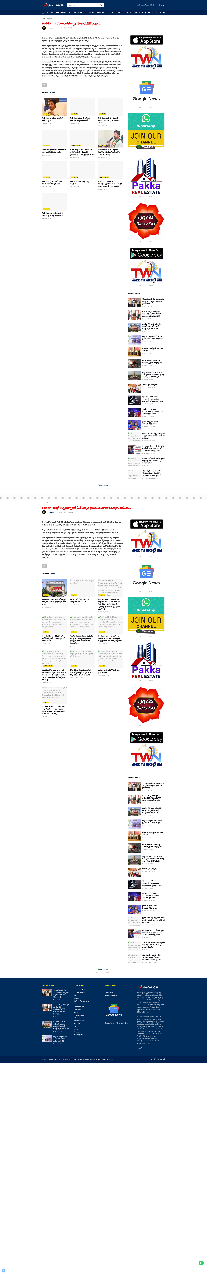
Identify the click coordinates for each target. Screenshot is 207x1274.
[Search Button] (101, 5)
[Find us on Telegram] (164, 12)
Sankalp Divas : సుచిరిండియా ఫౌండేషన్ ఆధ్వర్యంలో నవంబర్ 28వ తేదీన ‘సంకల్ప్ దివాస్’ (153, 448)
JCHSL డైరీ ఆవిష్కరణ (150, 385)
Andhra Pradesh (75, 13)
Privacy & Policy (111, 995)
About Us (127, 13)
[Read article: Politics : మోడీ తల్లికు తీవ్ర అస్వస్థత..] (82, 170)
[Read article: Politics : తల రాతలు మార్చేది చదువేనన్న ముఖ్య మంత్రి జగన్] (54, 202)
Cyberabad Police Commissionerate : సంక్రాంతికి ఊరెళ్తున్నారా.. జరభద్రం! (153, 399)
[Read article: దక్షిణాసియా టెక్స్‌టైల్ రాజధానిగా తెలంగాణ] (134, 351)
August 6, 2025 (75, 604)
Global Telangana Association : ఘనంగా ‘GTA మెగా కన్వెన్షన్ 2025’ (153, 411)
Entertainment (79, 1007)
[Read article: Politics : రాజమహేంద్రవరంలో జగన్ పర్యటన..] (54, 107)
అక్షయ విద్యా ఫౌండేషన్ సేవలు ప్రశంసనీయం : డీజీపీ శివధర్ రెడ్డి (60, 1038)
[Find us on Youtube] (149, 12)
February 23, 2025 (48, 682)
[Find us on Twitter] (153, 12)
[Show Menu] (43, 12)
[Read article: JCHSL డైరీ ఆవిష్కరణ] (134, 388)
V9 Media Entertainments (78, 1059)
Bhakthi (110, 13)
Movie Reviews (79, 1021)
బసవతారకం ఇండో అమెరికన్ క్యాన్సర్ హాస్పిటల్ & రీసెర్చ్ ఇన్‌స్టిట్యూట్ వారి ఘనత (151, 326)
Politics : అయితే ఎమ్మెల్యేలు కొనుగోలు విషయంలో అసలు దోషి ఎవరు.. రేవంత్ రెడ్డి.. (109, 152)
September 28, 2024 (49, 716)
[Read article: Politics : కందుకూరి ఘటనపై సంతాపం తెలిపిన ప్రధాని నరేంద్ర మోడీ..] (110, 107)
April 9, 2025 (75, 646)
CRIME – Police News (81, 1001)
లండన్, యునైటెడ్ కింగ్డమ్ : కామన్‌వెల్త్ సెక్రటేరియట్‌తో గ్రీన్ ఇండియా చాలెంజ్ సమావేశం (151, 314)
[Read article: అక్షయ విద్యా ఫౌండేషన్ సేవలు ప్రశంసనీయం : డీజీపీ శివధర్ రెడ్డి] (134, 340)
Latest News (61, 13)
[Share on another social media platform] (44, 85)
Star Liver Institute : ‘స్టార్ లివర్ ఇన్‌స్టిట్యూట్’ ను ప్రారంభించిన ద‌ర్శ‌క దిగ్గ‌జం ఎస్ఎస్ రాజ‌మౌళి (81, 672)
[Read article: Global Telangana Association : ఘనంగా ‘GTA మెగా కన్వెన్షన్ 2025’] (134, 412)
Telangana (89, 13)
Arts (75, 995)
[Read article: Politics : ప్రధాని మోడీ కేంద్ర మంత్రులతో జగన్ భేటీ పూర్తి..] (54, 170)
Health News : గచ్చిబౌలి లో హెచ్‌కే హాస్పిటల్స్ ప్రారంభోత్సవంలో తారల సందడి (53, 638)
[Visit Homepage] (53, 5)
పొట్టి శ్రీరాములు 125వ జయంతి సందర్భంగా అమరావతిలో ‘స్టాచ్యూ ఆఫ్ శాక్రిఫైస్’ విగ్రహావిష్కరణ (153, 374)
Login (163, 5)
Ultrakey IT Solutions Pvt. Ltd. (104, 1059)
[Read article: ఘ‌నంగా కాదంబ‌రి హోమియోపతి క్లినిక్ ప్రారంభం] (110, 659)
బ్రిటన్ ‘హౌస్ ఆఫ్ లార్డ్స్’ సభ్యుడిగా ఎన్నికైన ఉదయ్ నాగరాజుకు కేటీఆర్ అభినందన (153, 436)
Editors (76, 1004)
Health (118, 13)
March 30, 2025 (103, 643)
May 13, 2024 (62, 28)
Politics (49, 19)
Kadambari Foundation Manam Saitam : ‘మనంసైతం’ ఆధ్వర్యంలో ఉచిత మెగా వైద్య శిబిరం (110, 638)
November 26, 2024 (77, 677)
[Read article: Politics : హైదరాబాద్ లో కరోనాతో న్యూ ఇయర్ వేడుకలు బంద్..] (54, 138)
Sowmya (51, 28)
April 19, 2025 (47, 643)
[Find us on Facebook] (145, 12)
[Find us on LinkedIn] (160, 12)
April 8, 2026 (47, 607)
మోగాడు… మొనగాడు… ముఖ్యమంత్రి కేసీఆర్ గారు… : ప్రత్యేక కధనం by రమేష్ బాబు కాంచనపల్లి (110, 183)
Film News (100, 13)
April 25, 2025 (103, 612)
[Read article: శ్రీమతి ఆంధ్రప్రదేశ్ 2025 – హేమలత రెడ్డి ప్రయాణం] (134, 425)
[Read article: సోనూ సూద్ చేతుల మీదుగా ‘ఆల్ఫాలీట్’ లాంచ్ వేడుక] (82, 588)
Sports (76, 1029)
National (77, 1023)
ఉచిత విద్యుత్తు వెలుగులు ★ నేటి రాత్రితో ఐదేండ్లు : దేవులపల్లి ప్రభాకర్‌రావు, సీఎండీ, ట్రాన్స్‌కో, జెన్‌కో (82, 152)
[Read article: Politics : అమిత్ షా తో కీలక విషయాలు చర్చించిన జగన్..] (82, 107)
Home (51, 13)
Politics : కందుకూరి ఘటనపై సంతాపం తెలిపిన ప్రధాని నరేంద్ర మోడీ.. (108, 120)
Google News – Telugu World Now (116, 1023)
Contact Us (138, 13)
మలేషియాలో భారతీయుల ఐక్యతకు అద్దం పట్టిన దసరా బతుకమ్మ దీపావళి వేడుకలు (153, 460)
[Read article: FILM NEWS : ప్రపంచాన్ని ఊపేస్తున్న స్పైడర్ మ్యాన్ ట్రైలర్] (134, 363)
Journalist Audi (79, 1015)
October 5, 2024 (104, 675)
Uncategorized (79, 1035)
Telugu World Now (52, 1059)
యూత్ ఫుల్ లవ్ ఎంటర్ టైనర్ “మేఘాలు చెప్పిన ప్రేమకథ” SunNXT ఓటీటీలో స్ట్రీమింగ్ (151, 473)
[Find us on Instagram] (156, 12)
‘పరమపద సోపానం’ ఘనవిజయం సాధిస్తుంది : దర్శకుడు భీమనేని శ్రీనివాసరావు (153, 301)
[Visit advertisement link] (146, 51)
